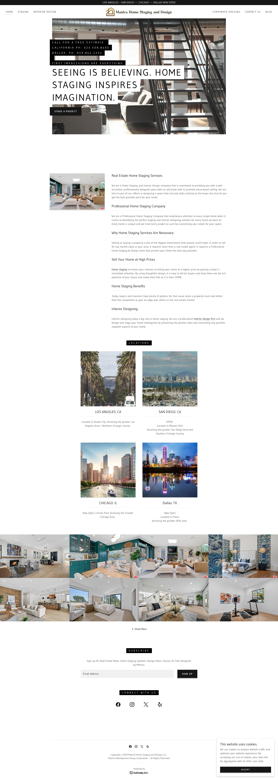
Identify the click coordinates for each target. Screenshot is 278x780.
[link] (139, 11)
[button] (139, 628)
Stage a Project (65, 111)
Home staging (119, 269)
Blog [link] (269, 11)
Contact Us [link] (253, 11)
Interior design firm (204, 318)
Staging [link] (23, 11)
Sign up (187, 673)
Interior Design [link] (44, 11)
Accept (245, 769)
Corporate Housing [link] (226, 11)
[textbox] (127, 674)
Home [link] (9, 11)
